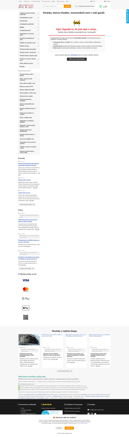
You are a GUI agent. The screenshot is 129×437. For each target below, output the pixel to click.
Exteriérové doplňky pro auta (27, 38)
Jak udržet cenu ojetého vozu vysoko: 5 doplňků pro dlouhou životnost (28, 258)
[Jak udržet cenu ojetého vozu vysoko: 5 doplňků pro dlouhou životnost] (76, 339)
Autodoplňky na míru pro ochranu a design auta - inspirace (29, 236)
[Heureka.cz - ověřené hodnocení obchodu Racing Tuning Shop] (52, 414)
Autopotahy (40, 398)
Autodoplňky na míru (26, 18)
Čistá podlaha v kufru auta (28, 93)
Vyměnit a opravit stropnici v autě (28, 147)
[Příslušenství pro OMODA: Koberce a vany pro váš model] (52, 339)
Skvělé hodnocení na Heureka (72, 411)
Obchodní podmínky (35, 1)
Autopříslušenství (25, 30)
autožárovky (84, 394)
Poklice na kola (24, 46)
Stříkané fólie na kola (24, 180)
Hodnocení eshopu (46, 1)
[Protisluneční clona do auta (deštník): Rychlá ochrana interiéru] (100, 339)
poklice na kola (30, 394)
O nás (22, 408)
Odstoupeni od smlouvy (70, 414)
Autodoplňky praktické (27, 24)
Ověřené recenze (57, 396)
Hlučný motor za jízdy (26, 96)
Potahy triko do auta (24, 193)
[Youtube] (96, 414)
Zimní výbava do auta (26, 63)
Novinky (22, 66)
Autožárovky (23, 21)
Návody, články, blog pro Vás (28, 413)
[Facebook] (89, 414)
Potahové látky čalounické (28, 49)
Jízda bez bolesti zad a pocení (26, 74)
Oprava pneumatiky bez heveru (27, 104)
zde (71, 433)
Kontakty (53, 1)
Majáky (22, 27)
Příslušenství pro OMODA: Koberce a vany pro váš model (28, 241)
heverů (98, 394)
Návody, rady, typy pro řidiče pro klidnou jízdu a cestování (28, 253)
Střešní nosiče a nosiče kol (28, 52)
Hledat (67, 6)
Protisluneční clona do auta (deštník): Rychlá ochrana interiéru (98, 355)
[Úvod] (29, 6)
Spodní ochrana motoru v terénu (27, 135)
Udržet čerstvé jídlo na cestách (27, 113)
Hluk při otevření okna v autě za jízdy (27, 152)
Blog (67, 1)
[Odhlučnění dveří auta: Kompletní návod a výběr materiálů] (29, 339)
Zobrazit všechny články (25, 268)
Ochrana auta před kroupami (25, 100)
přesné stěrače (42, 394)
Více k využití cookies (82, 423)
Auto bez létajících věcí (27, 139)
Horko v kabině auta (26, 117)
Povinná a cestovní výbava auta (28, 59)
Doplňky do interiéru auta (27, 43)
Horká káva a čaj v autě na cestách (28, 142)
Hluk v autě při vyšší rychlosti (26, 79)
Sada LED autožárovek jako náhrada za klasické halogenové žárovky (28, 164)
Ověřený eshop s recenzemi (48, 408)
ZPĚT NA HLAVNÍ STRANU (77, 59)
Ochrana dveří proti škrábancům (26, 130)
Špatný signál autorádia (27, 90)
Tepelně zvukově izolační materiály (27, 13)
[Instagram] (92, 414)
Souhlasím (69, 428)
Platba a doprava (60, 1)
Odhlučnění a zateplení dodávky (27, 121)
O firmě (20, 1)
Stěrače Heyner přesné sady (28, 56)
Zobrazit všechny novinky (26, 204)
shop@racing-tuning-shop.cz (86, 6)
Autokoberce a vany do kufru (27, 34)
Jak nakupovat (27, 1)
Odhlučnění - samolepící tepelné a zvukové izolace (29, 216)
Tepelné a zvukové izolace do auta (94, 396)
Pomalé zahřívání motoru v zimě (28, 109)
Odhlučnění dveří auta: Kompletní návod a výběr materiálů (27, 220)
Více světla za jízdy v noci (27, 83)
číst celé (35, 187)
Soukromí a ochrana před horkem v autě (27, 126)
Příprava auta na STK (26, 86)
